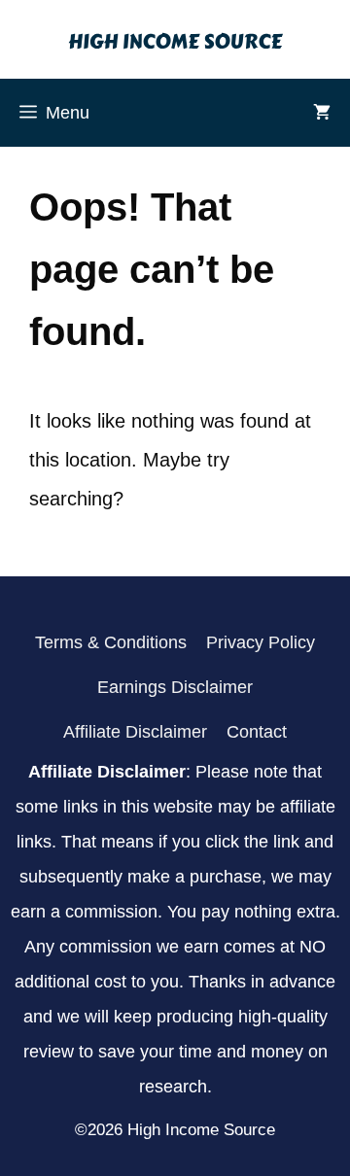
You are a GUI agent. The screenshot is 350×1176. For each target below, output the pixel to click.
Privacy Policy (260, 642)
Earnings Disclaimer (175, 687)
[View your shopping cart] (322, 113)
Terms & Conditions (111, 642)
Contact (257, 732)
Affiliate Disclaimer (135, 732)
